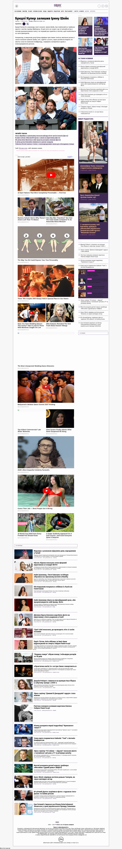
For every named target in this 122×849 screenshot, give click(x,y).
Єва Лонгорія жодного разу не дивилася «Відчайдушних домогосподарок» (95, 273)
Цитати (87, 11)
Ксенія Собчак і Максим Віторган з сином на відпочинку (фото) (37, 138)
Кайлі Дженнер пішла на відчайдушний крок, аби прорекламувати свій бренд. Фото (55, 601)
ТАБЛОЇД (24, 11)
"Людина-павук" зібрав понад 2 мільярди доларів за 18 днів (55, 655)
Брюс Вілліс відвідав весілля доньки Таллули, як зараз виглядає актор (54, 778)
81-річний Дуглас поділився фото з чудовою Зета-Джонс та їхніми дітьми (55, 793)
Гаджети (50, 11)
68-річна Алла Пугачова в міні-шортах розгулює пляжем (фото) (38, 140)
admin (43, 710)
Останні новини (85, 58)
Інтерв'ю (92, 11)
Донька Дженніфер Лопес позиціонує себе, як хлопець (96, 288)
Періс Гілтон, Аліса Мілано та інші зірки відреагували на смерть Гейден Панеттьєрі (52, 643)
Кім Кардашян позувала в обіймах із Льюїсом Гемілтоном (53, 588)
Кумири (81, 11)
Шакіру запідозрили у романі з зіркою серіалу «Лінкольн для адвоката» (96, 294)
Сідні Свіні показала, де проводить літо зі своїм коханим (54, 631)
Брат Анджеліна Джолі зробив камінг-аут (90, 196)
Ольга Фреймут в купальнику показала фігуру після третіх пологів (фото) (41, 136)
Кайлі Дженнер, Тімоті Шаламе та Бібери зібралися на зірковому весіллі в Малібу (51, 576)
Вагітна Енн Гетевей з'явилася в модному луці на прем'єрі (85, 51)
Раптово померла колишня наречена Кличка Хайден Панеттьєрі (53, 707)
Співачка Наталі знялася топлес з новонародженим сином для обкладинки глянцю (44, 144)
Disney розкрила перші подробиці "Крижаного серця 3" (53, 727)
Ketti (44, 557)
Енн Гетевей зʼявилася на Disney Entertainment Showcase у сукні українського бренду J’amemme (54, 805)
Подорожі (57, 11)
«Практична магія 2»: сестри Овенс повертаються (55, 666)
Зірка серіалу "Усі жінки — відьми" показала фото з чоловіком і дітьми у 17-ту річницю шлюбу (55, 752)
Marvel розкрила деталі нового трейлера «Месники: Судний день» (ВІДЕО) (51, 766)
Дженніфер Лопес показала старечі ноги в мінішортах (92, 167)
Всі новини (18, 11)
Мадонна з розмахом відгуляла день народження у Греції (55, 552)
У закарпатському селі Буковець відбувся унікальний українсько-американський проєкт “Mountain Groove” (90, 229)
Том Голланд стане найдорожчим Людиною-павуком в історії (101, 50)
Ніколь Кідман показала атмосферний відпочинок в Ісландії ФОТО (50, 564)
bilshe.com (59, 824)
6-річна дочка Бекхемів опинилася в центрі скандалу (34, 142)
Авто (62, 11)
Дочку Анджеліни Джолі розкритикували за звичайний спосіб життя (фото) (97, 280)
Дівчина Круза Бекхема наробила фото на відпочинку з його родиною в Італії (52, 616)
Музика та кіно (37, 11)
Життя (76, 11)
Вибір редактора (85, 119)
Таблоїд (17, 21)
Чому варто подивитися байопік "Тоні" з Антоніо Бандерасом (54, 739)
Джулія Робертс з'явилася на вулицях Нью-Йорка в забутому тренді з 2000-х (55, 682)
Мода (44, 11)
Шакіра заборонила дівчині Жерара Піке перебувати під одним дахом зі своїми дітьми (101, 31)
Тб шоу (30, 11)
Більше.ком (23, 148)
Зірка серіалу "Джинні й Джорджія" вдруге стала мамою (54, 694)
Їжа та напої (68, 11)
